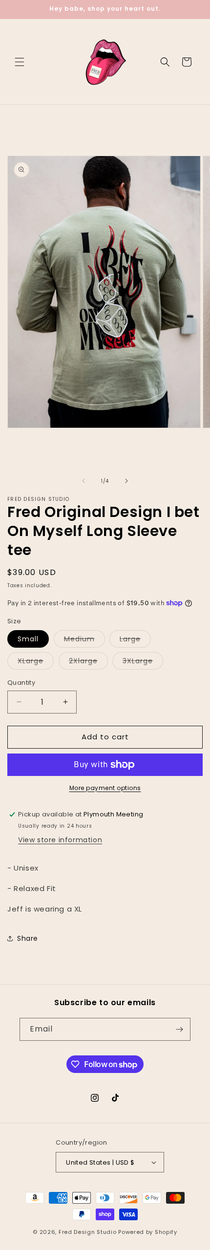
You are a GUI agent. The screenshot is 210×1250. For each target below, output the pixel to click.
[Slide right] (126, 481)
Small (28, 639)
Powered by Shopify (147, 1232)
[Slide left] (83, 481)
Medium (84, 641)
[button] (19, 62)
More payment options (105, 788)
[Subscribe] (179, 1029)
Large (135, 641)
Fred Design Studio (88, 1232)
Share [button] (27, 938)
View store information (60, 840)
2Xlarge (88, 662)
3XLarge (143, 662)
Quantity (21, 682)
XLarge (36, 662)
